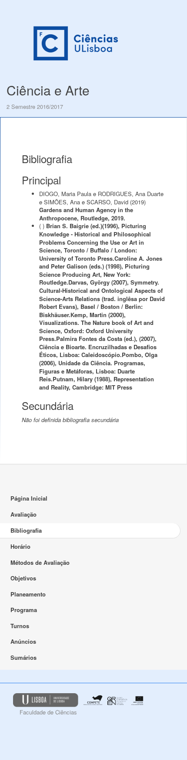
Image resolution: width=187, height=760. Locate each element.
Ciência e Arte (48, 90)
